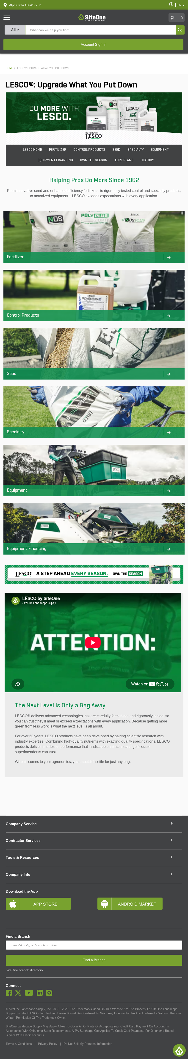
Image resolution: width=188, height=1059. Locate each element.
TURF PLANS (123, 160)
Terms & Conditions (19, 1044)
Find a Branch (18, 936)
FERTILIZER (57, 150)
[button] (23, 5)
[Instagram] (50, 995)
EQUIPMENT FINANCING (55, 160)
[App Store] (48, 909)
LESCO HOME (32, 150)
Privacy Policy (47, 1044)
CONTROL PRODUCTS (89, 150)
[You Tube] (30, 995)
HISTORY (147, 160)
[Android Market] (139, 909)
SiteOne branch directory (24, 970)
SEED (116, 150)
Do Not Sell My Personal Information (88, 1044)
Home (9, 68)
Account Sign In (93, 44)
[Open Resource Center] (179, 1050)
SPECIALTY (135, 150)
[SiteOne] (92, 20)
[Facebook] (10, 995)
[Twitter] (19, 995)
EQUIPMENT (160, 150)
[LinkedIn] (41, 995)
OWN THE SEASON (93, 160)
